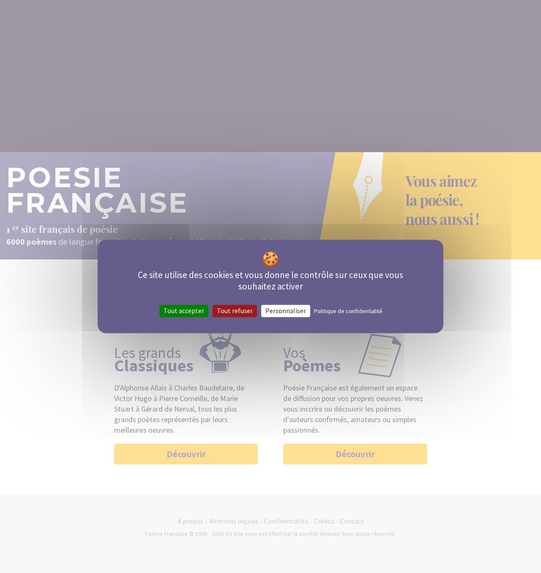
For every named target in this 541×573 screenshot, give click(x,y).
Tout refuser (235, 310)
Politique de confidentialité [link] (348, 311)
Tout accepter (184, 310)
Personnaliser (285, 310)
